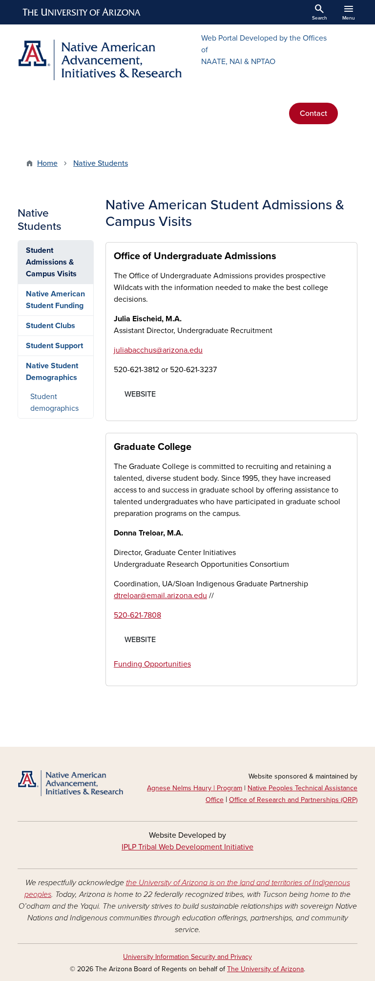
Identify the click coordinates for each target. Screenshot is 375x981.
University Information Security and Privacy (187, 957)
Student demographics (54, 402)
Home (47, 163)
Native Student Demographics (52, 371)
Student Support (54, 346)
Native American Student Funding (55, 300)
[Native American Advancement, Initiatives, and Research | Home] (100, 60)
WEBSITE (140, 394)
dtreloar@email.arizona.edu (160, 596)
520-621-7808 (137, 615)
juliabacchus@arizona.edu (158, 350)
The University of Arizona (265, 969)
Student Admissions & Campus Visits (51, 262)
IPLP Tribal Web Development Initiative (187, 847)
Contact (313, 113)
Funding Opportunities (152, 664)
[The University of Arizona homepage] (82, 12)
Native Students (100, 163)
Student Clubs (50, 326)
